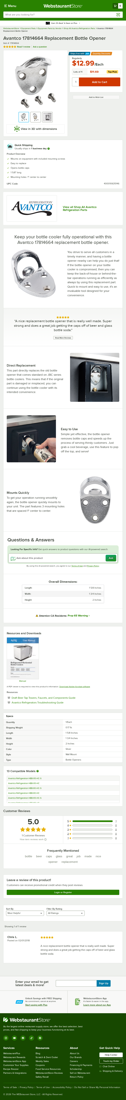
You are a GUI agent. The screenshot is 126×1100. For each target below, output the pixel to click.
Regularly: (77, 58)
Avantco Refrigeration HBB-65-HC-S (25, 798)
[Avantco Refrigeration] (32, 208)
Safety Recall (42, 1077)
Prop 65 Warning (78, 615)
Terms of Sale (10, 1087)
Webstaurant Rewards (14, 1057)
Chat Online (109, 1066)
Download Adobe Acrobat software (74, 686)
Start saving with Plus (36, 1005)
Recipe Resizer (11, 1069)
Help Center (111, 1055)
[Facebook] (23, 1038)
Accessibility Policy (62, 1087)
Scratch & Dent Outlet (47, 1057)
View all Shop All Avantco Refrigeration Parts (79, 208)
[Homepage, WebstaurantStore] (63, 6)
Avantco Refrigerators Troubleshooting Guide (48, 702)
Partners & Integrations (15, 1073)
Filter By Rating (54, 909)
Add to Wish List (96, 97)
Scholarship (76, 1069)
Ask (111, 558)
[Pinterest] (40, 1038)
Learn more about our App (97, 1005)
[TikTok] (31, 1038)
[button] (24, 117)
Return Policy (76, 1077)
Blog (38, 1053)
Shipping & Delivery (113, 1071)
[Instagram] (6, 1038)
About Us (74, 1053)
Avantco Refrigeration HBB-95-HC (24, 783)
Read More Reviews (63, 338)
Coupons (40, 1065)
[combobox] (63, 14)
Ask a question (40, 47)
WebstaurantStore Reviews (49, 1073)
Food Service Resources (48, 1069)
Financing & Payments (81, 1065)
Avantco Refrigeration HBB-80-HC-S (25, 788)
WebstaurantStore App (14, 1061)
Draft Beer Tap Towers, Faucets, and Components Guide (53, 697)
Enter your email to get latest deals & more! (31, 983)
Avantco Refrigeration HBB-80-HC (24, 793)
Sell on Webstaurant (80, 1073)
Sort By (9, 909)
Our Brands (76, 1057)
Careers (74, 1061)
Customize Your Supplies (16, 1065)
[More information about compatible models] (37, 771)
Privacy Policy (93, 566)
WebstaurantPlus (11, 1053)
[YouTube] (14, 1038)
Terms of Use (77, 566)
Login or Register (63, 892)
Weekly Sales (42, 1061)
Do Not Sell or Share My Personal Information (97, 1087)
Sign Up (103, 983)
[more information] (49, 148)
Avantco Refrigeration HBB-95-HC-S (25, 778)
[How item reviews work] (45, 839)
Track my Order (111, 1061)
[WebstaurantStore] (44, 1019)
